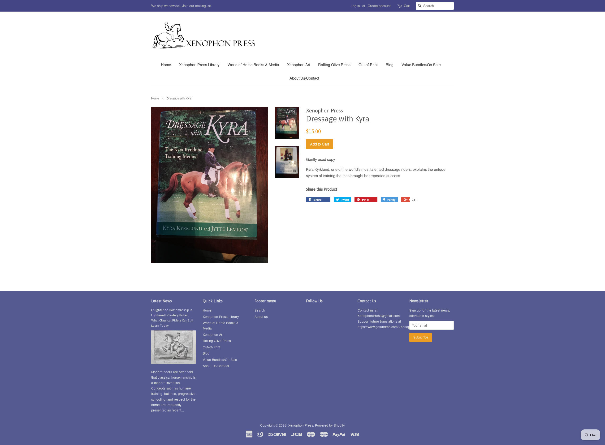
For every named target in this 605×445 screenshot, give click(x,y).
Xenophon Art (298, 64)
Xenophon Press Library (199, 64)
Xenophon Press (300, 425)
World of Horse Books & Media (253, 64)
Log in (355, 5)
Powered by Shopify (330, 425)
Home (166, 64)
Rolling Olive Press (334, 64)
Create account (379, 5)
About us (261, 316)
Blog (389, 64)
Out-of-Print (368, 64)
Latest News (161, 301)
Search (260, 310)
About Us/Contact (304, 78)
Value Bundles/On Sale (421, 64)
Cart (407, 5)
